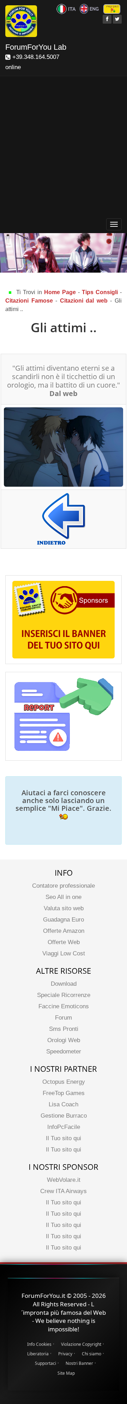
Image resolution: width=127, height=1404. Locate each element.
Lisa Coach (63, 1104)
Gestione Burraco (64, 1115)
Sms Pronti (63, 1029)
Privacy (65, 1354)
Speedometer (63, 1051)
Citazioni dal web (84, 301)
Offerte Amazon (63, 931)
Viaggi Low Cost (63, 953)
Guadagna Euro (63, 919)
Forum (63, 1017)
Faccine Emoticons (63, 1006)
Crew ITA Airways (63, 1191)
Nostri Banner (79, 1363)
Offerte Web (64, 942)
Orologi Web (63, 1040)
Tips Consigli (100, 292)
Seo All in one (63, 897)
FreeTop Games (64, 1093)
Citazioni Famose (29, 301)
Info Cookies (39, 1344)
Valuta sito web (64, 908)
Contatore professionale (63, 885)
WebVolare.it (63, 1180)
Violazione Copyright (81, 1344)
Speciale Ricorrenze (63, 995)
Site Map (66, 1373)
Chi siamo (91, 1354)
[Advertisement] (63, 148)
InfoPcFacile (63, 1127)
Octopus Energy (63, 1081)
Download (64, 983)
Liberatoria (38, 1354)
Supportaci (45, 1363)
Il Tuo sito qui (63, 1138)
